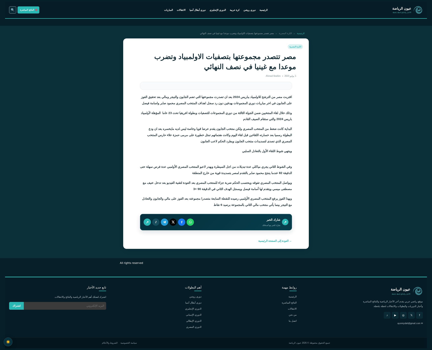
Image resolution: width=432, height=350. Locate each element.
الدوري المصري (193, 327)
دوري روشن (250, 10)
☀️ (8, 342)
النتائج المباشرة (289, 302)
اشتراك (16, 305)
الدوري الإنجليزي (218, 10)
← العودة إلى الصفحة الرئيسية (275, 240)
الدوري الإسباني (193, 314)
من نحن (293, 314)
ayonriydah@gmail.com (408, 323)
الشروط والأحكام (110, 343)
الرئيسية (264, 10)
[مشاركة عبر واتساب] (190, 222)
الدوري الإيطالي (193, 320)
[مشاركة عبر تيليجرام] (164, 222)
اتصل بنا (293, 320)
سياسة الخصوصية (128, 343)
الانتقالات (181, 10)
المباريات (168, 10)
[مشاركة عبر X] (173, 222)
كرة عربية (235, 10)
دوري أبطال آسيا (198, 10)
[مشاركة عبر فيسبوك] (181, 222)
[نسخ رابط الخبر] (155, 222)
